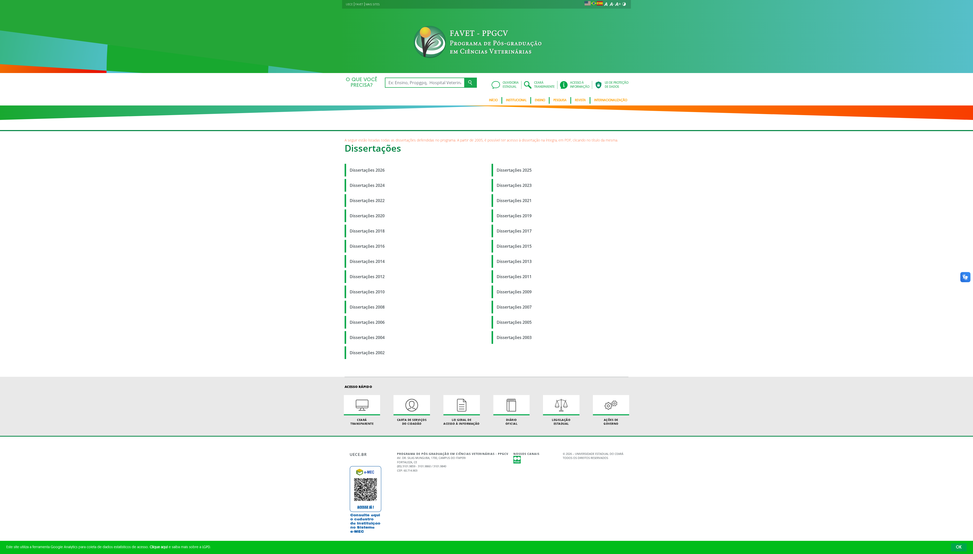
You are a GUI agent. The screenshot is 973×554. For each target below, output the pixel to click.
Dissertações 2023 (514, 185)
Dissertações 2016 (367, 246)
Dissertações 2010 (367, 292)
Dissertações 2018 (367, 231)
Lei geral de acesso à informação (461, 421)
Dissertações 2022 (367, 200)
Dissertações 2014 (367, 261)
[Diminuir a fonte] (612, 4)
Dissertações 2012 (367, 276)
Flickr (517, 459)
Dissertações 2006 (367, 322)
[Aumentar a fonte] (618, 4)
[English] (588, 4)
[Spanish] (600, 4)
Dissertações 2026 (367, 170)
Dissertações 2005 (514, 322)
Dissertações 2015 (514, 246)
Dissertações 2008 (367, 307)
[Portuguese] (594, 4)
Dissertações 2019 (514, 216)
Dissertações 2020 (367, 216)
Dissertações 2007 (514, 307)
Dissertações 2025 (514, 170)
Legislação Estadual (561, 421)
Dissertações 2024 (367, 185)
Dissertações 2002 (367, 352)
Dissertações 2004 (367, 337)
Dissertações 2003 (514, 337)
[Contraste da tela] (624, 4)
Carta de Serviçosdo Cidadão (412, 421)
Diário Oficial (512, 421)
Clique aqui (159, 547)
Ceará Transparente (361, 421)
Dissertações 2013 (514, 261)
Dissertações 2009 (514, 292)
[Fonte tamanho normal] (606, 4)
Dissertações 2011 (514, 276)
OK (959, 547)
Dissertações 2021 (514, 200)
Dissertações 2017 (514, 231)
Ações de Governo (611, 421)
